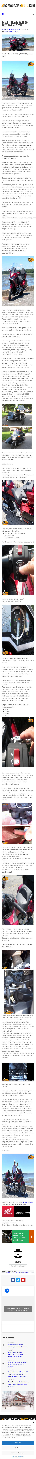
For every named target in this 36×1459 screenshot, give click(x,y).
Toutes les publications (18, 1266)
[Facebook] (13, 1280)
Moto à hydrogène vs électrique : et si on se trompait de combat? (15, 1354)
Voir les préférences (18, 1453)
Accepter (18, 1443)
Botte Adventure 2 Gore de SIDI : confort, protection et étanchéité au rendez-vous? (18, 1374)
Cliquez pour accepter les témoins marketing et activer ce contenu (18, 1072)
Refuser (18, 1448)
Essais (6, 31)
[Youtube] (23, 1280)
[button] (33, 1422)
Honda (11, 31)
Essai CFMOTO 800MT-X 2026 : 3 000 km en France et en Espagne (18, 1364)
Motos (16, 31)
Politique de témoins (18, 1456)
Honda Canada (28, 1202)
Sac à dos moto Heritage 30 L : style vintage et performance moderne (18, 1384)
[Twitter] (18, 1280)
